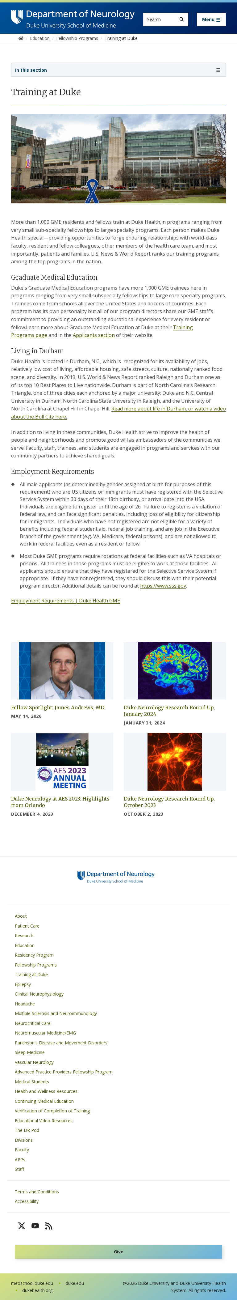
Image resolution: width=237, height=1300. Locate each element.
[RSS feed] (49, 1226)
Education (25, 945)
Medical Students (32, 1082)
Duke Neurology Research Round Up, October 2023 (169, 802)
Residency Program (34, 955)
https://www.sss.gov (163, 585)
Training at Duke (31, 974)
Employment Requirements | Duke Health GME (65, 600)
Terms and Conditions (37, 1192)
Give (118, 1252)
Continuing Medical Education (44, 1101)
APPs (20, 1159)
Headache (25, 1004)
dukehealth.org (37, 1290)
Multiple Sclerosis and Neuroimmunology (56, 1013)
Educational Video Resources (44, 1121)
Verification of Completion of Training (52, 1111)
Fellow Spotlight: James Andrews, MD (57, 707)
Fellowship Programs (36, 965)
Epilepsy (23, 984)
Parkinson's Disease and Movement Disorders (61, 1043)
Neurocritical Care (33, 1023)
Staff (19, 1169)
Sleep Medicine (30, 1052)
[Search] (181, 19)
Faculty (22, 1150)
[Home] (73, 16)
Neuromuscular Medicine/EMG (45, 1033)
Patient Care (27, 926)
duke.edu (74, 1283)
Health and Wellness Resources (46, 1091)
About (21, 916)
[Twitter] (21, 1226)
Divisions (24, 1140)
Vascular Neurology (34, 1062)
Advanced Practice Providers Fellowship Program (64, 1072)
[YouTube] (35, 1226)
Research (24, 935)
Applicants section (94, 335)
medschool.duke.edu (32, 1283)
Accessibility (27, 1201)
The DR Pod (27, 1130)
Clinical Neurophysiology (39, 994)
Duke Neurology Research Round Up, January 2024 (169, 710)
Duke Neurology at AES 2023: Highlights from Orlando (60, 802)
